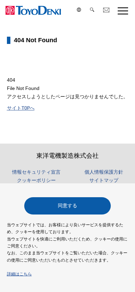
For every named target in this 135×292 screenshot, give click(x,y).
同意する (67, 205)
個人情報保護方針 (103, 172)
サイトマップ (103, 180)
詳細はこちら (19, 274)
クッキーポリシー (36, 180)
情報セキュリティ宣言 (36, 172)
